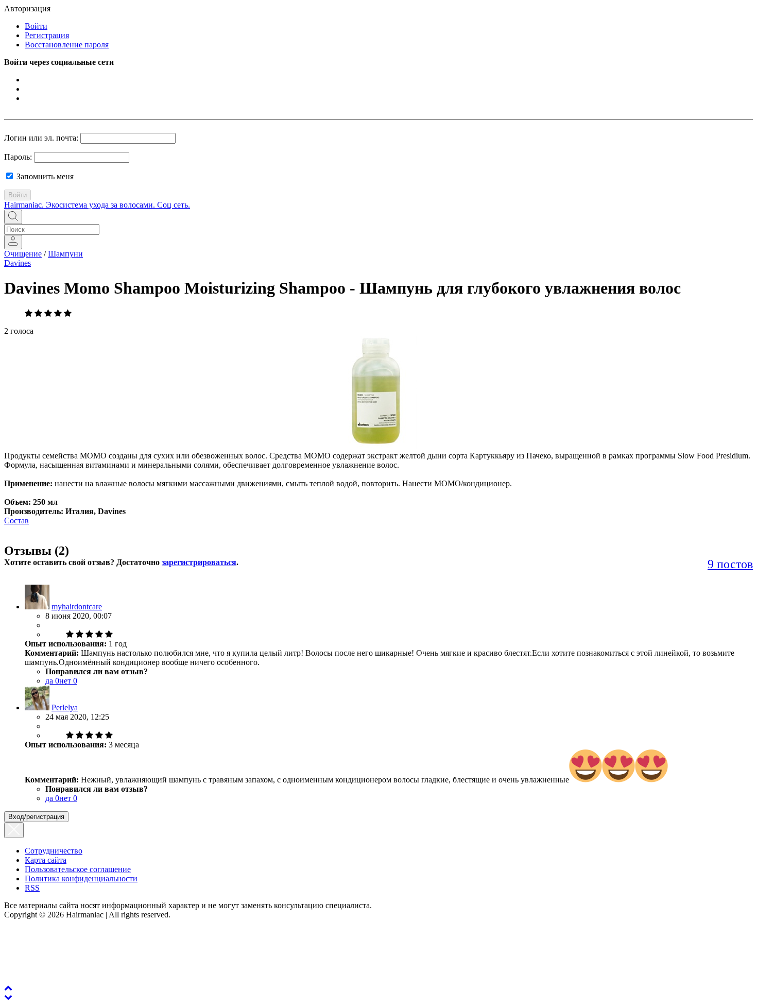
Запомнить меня (44, 176)
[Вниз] (8, 997)
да (52, 680)
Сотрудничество (53, 850)
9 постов (730, 564)
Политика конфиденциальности (81, 878)
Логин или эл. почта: (41, 137)
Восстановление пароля (67, 44)
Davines (17, 263)
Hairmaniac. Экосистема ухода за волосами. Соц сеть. (97, 204)
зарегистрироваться (199, 562)
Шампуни (65, 253)
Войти (36, 26)
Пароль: (18, 156)
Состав (16, 520)
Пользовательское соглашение (78, 869)
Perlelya (64, 707)
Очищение (23, 253)
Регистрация (47, 35)
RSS (32, 887)
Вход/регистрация (36, 817)
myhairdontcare (76, 606)
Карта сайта (45, 860)
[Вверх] (8, 987)
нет (68, 680)
